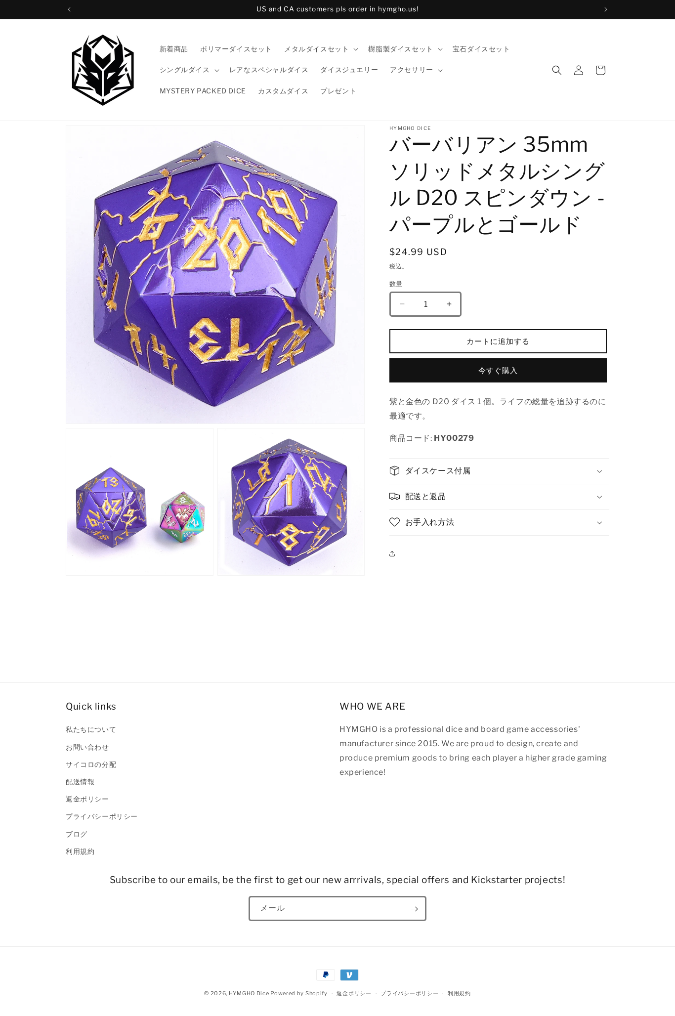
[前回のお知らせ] (69, 9)
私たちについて (91, 729)
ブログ (76, 833)
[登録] (414, 909)
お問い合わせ (87, 746)
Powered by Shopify (299, 993)
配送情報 (80, 781)
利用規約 (80, 851)
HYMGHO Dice (249, 993)
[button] (320, 49)
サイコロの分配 (91, 764)
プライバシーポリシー (102, 816)
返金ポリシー (87, 799)
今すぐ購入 (498, 370)
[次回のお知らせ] (606, 9)
